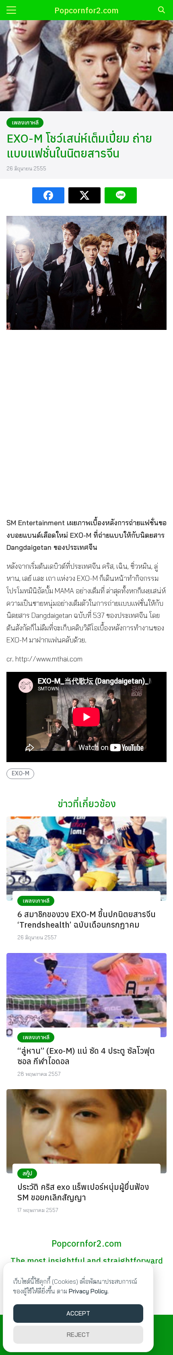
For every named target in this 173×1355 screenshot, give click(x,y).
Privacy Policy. (89, 1291)
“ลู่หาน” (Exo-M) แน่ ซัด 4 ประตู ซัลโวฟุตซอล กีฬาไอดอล (86, 1056)
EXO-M (20, 773)
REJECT (78, 1334)
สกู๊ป (27, 1173)
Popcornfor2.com (86, 10)
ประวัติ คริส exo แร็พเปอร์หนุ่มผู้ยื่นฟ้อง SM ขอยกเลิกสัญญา (83, 1192)
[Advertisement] (86, 423)
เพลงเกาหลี (25, 122)
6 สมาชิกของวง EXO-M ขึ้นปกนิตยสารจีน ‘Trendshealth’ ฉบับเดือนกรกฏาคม (86, 919)
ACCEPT (78, 1313)
